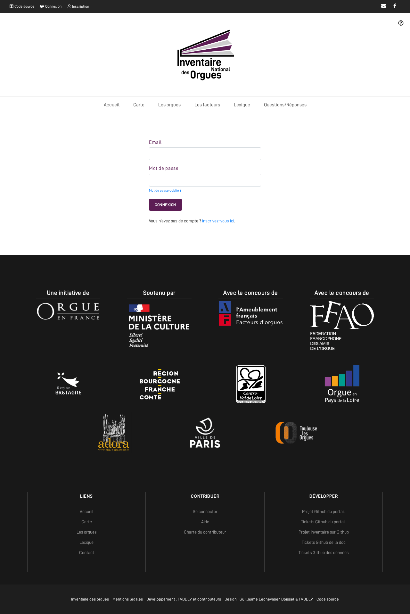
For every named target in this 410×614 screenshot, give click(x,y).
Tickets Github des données (323, 552)
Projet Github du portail (323, 511)
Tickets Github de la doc (324, 542)
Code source (23, 6)
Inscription (80, 6)
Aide (205, 521)
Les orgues (169, 104)
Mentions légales (127, 599)
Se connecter (205, 511)
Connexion (53, 6)
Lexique (242, 104)
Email (155, 142)
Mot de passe (163, 168)
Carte (138, 104)
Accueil (111, 104)
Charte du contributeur (205, 532)
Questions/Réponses (285, 104)
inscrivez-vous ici (218, 221)
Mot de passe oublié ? (165, 190)
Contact (86, 552)
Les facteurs (207, 104)
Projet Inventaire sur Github (324, 532)
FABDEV (185, 599)
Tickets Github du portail (323, 521)
